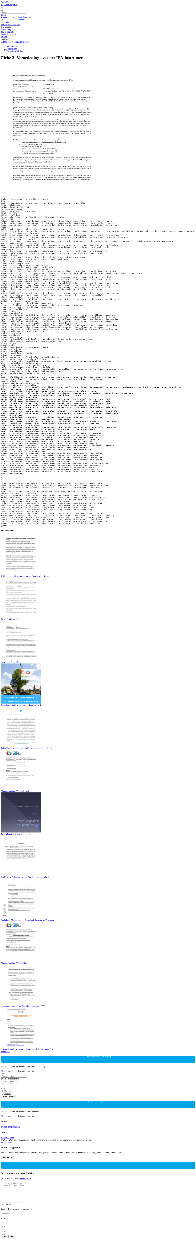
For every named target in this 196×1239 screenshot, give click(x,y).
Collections (15, 24)
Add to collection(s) (9, 42)
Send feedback (8, 1157)
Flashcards (6, 24)
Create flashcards (24, 17)
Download (5, 1051)
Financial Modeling (14, 51)
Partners (10, 1137)
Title (3, 1073)
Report (4, 1137)
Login (3, 14)
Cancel (4, 1237)
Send (12, 1237)
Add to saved (23, 42)
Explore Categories (9, 4)
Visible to (5, 1088)
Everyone (8, 1091)
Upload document (9, 17)
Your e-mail (6, 1204)
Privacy (4, 1142)
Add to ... (5, 39)
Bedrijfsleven (12, 46)
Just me (7, 1094)
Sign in (4, 1071)
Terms (10, 1142)
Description (10, 1079)
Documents (6, 1127)
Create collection (8, 1096)
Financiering (11, 49)
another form (24, 1178)
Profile (4, 37)
